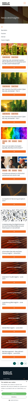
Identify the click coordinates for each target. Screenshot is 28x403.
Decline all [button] (14, 397)
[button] (14, 400)
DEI (9, 141)
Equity (19, 141)
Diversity (5, 141)
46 (25, 363)
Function (3, 33)
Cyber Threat (15, 57)
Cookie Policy (6, 379)
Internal (3, 37)
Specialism (4, 30)
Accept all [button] (14, 393)
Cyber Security (6, 57)
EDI (3, 143)
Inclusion (14, 141)
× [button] (26, 381)
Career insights (5, 40)
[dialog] (14, 391)
